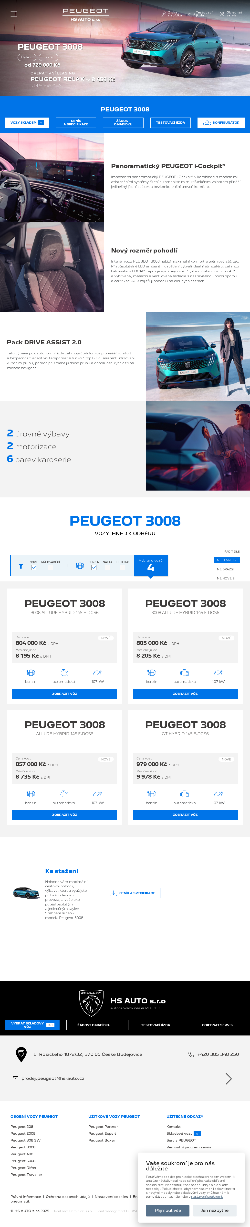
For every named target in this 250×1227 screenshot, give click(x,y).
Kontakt (174, 1127)
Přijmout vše (168, 1210)
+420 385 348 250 (218, 1054)
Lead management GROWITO (119, 1211)
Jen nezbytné (215, 1210)
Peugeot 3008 (22, 1147)
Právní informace (25, 1197)
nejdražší (225, 569)
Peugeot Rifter (23, 1168)
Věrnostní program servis (189, 1147)
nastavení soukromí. (207, 1196)
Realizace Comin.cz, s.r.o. (73, 1211)
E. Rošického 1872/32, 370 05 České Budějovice (87, 1054)
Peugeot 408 (21, 1154)
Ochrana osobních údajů (68, 1197)
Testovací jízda (170, 122)
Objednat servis (217, 1025)
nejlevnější (226, 560)
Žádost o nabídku (123, 122)
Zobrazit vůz (64, 694)
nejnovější (226, 578)
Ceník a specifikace (75, 122)
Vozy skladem (26, 122)
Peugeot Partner (103, 1127)
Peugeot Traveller (26, 1175)
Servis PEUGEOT (181, 1140)
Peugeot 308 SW (25, 1140)
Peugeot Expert (102, 1133)
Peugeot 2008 (22, 1133)
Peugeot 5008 (22, 1161)
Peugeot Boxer (101, 1140)
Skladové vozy (183, 1133)
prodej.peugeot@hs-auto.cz (52, 1078)
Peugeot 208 (21, 1127)
